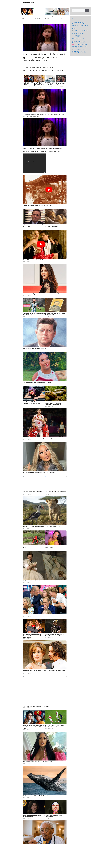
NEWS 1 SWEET (28, 3)
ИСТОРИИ (70, 2)
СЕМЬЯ (86, 2)
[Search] (87, 10)
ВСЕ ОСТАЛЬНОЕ (78, 2)
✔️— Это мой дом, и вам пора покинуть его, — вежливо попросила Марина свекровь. (79, 51)
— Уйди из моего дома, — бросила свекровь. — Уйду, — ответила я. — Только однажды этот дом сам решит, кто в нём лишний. (80, 25)
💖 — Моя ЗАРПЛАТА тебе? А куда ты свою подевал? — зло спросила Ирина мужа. (79, 46)
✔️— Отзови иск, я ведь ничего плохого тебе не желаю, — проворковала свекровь (80, 32)
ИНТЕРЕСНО (63, 2)
